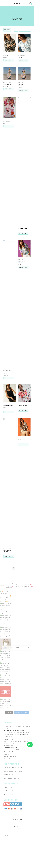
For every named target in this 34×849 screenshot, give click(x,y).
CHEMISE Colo (7, 55)
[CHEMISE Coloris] (24, 393)
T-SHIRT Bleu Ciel (22, 228)
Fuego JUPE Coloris (21, 85)
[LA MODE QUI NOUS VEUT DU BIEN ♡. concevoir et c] (5, 668)
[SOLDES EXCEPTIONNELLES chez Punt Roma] (5, 596)
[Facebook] (15, 822)
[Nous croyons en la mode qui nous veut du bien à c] (5, 620)
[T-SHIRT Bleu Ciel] (24, 161)
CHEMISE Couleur (8, 84)
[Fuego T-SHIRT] (24, 427)
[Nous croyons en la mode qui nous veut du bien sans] (5, 632)
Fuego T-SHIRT (22, 439)
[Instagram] (19, 822)
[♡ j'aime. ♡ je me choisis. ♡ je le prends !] (5, 680)
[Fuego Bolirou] (24, 43)
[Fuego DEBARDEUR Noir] (9, 393)
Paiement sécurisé (8, 774)
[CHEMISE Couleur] (9, 73)
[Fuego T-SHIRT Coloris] (24, 248)
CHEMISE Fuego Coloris (7, 551)
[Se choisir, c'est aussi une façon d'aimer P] (5, 691)
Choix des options (9, 60)
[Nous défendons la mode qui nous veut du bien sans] (5, 656)
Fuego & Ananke (7, 53)
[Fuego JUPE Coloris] (24, 73)
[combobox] (16, 30)
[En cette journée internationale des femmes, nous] (5, 608)
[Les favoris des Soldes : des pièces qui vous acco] (5, 703)
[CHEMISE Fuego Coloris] (9, 482)
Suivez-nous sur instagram (17, 648)
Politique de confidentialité (11, 778)
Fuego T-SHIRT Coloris (22, 262)
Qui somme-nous (8, 791)
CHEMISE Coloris (22, 405)
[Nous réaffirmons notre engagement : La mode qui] (5, 644)
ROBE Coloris (7, 121)
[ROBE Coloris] (9, 107)
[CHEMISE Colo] (9, 43)
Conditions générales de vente (12, 771)
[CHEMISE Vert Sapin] (9, 304)
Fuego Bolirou (22, 55)
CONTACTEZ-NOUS (8, 787)
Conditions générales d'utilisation (13, 767)
